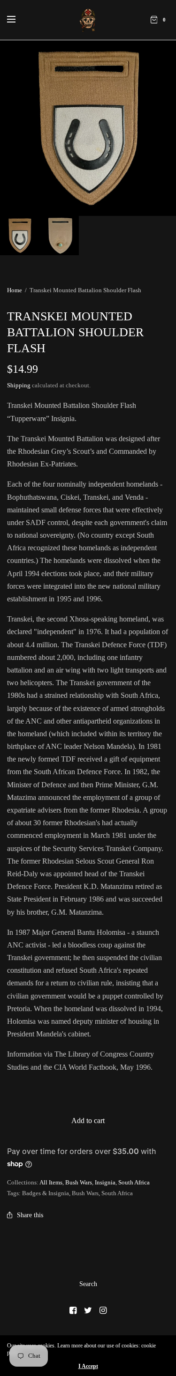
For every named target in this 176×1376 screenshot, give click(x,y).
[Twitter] (88, 1310)
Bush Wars (78, 1182)
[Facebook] (73, 1310)
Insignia (105, 1182)
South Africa (134, 1182)
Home (14, 290)
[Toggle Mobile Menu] (17, 19)
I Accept (88, 1366)
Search (88, 1283)
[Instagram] (103, 1310)
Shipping (19, 385)
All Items (50, 1182)
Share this (30, 1215)
